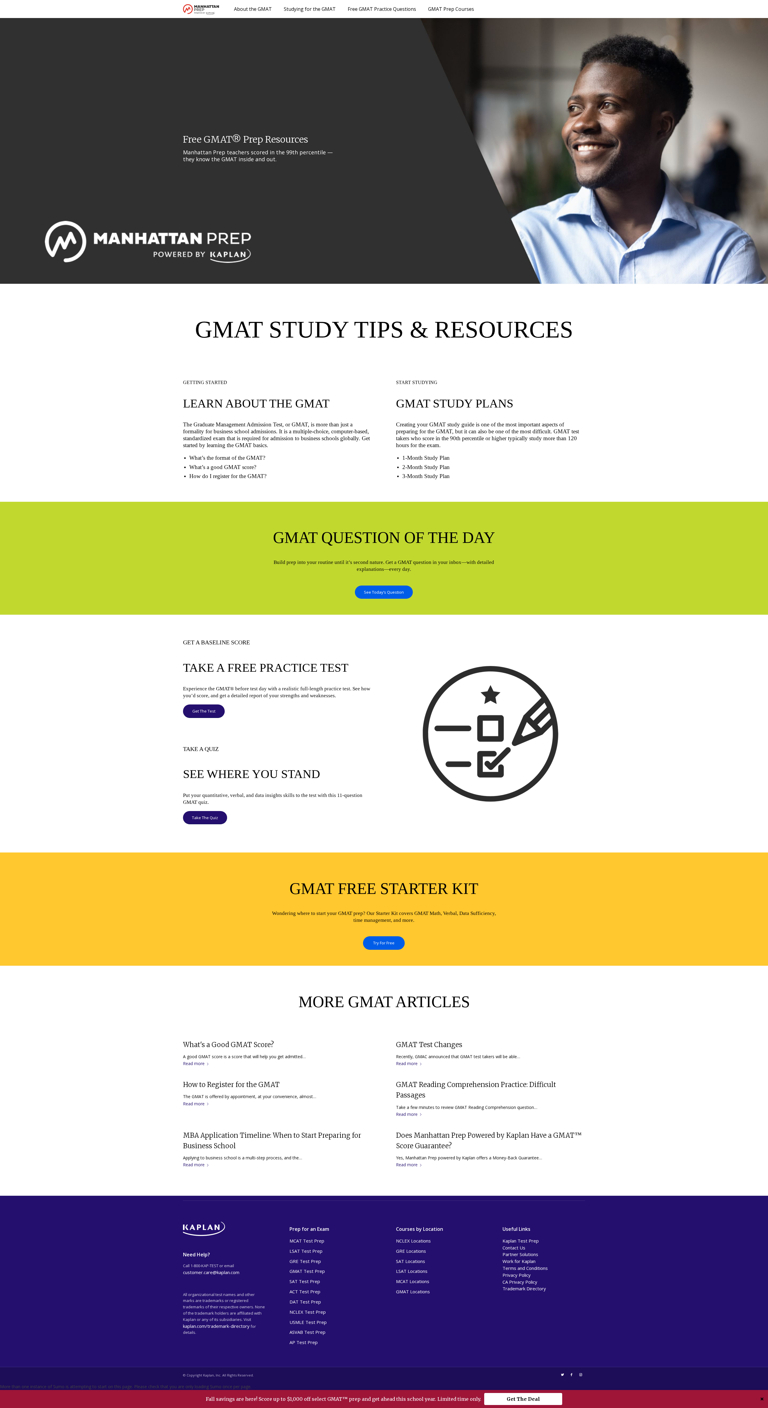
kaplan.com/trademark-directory (216, 1326)
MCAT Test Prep (307, 1241)
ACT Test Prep (305, 1291)
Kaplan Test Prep (520, 1241)
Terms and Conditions (525, 1268)
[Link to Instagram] (580, 1374)
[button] (384, 1399)
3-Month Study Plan (426, 476)
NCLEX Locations (413, 1241)
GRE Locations (411, 1251)
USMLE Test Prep (308, 1322)
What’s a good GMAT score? (222, 467)
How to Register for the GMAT (231, 1084)
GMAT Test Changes (429, 1044)
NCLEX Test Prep (308, 1312)
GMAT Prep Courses (451, 9)
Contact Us (513, 1248)
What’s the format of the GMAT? (227, 458)
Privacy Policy (516, 1275)
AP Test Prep (304, 1342)
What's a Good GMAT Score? (228, 1044)
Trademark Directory (524, 1288)
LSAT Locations (412, 1271)
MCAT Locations (412, 1281)
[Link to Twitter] (562, 1374)
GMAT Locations (413, 1291)
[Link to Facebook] (571, 1374)
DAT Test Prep (305, 1302)
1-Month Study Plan (426, 458)
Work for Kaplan (519, 1261)
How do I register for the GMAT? (227, 476)
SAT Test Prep (305, 1281)
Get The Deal (523, 1399)
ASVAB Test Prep (308, 1332)
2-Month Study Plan (426, 467)
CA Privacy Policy (519, 1282)
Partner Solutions (520, 1254)
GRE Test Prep (305, 1261)
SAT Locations (410, 1261)
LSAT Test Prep (306, 1251)
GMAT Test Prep (307, 1271)
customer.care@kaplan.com (211, 1272)
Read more (194, 1063)
